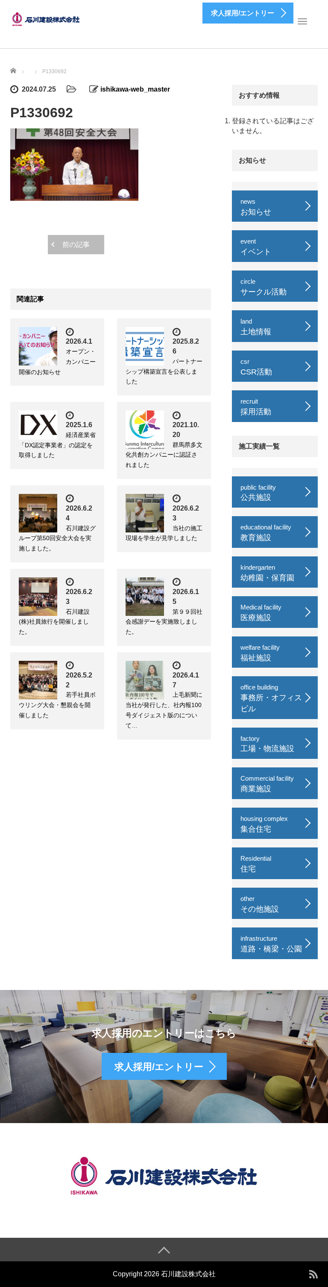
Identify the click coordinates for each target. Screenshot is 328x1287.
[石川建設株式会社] (46, 18)
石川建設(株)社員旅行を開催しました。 (54, 622)
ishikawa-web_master (135, 89)
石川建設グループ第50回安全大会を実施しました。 (57, 538)
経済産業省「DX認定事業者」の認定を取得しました (57, 445)
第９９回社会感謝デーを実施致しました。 (164, 622)
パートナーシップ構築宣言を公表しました (164, 371)
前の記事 (76, 244)
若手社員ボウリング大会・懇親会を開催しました (57, 705)
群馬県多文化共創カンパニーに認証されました (164, 455)
